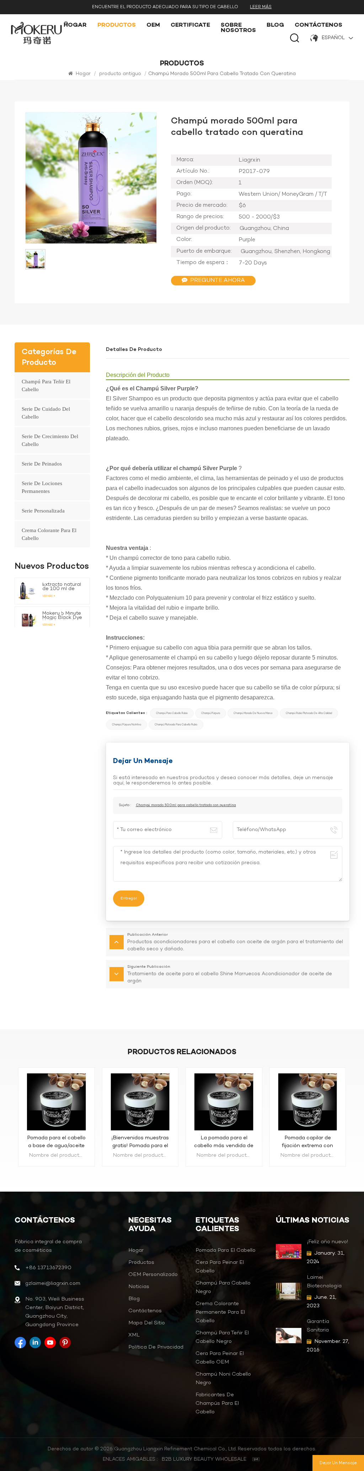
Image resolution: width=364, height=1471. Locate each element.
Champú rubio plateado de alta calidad (309, 713)
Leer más (261, 7)
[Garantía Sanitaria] (289, 1335)
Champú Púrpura (210, 713)
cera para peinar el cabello (220, 1267)
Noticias (138, 1286)
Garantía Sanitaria (318, 1326)
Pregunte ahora (217, 280)
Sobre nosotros (238, 28)
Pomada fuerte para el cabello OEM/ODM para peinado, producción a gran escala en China (307, 1142)
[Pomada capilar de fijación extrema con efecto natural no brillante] (223, 1100)
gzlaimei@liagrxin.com (52, 1283)
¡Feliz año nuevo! (327, 1241)
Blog (275, 25)
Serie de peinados (42, 464)
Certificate (190, 25)
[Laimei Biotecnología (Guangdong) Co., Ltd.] (289, 1291)
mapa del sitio (146, 1322)
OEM (153, 25)
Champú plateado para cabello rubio (176, 724)
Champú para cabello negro (223, 1287)
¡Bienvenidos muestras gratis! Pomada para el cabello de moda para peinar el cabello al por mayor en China (56, 1142)
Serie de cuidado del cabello (46, 413)
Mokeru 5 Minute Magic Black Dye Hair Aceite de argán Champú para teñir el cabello (62, 615)
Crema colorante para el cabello (49, 534)
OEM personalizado (153, 1274)
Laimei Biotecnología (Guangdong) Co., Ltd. (324, 1282)
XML (134, 1335)
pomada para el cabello (226, 1250)
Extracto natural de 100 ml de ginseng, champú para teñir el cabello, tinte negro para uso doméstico (62, 587)
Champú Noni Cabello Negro (223, 1378)
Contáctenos (318, 25)
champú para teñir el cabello (46, 385)
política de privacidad (155, 1347)
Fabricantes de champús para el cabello (217, 1403)
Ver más (47, 596)
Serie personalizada (43, 511)
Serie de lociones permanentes (42, 487)
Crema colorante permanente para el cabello (220, 1312)
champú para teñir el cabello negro (222, 1337)
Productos (116, 25)
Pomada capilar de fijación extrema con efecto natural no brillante (224, 1142)
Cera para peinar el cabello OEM (220, 1358)
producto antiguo (120, 73)
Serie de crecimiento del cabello (50, 440)
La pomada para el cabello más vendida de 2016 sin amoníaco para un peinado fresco (140, 1142)
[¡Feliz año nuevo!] (289, 1252)
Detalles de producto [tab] (134, 349)
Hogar (75, 25)
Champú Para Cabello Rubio (172, 713)
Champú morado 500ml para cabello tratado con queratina (186, 805)
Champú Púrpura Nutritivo (126, 724)
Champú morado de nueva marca (253, 713)
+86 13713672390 (48, 1267)
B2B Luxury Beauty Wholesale (204, 1459)
